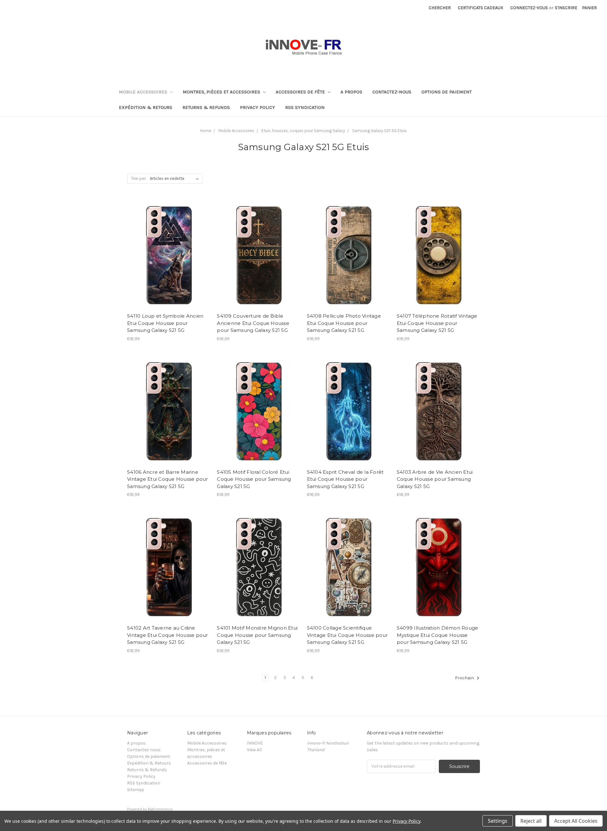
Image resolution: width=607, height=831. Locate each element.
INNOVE (255, 743)
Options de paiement (446, 92)
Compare (166, 254)
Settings (497, 820)
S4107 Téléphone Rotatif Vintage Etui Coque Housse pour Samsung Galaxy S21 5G (437, 323)
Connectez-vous (529, 7)
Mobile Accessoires (144, 92)
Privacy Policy (257, 107)
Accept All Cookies (576, 820)
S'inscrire (566, 7)
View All (254, 749)
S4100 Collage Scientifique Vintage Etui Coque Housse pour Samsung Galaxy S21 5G (347, 635)
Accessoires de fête (301, 92)
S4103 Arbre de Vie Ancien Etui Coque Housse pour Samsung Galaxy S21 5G (435, 479)
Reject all (531, 820)
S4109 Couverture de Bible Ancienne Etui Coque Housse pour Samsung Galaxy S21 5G (253, 323)
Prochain (465, 678)
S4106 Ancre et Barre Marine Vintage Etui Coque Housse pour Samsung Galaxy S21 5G (167, 479)
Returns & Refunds (206, 107)
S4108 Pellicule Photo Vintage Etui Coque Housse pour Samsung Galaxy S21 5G (344, 323)
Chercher (440, 7)
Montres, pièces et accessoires (222, 92)
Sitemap (135, 789)
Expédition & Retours (145, 107)
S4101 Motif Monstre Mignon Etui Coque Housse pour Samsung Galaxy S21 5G (257, 635)
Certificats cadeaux (480, 7)
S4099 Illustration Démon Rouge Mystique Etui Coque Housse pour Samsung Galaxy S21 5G (437, 635)
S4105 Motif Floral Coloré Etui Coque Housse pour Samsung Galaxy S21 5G (254, 479)
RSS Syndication (305, 107)
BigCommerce (160, 809)
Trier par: (138, 178)
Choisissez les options (169, 265)
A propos (351, 92)
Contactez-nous (391, 92)
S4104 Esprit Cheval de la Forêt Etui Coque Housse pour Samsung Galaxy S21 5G (345, 479)
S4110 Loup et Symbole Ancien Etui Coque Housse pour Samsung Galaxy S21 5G (165, 323)
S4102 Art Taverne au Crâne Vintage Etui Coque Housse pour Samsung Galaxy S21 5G (167, 635)
